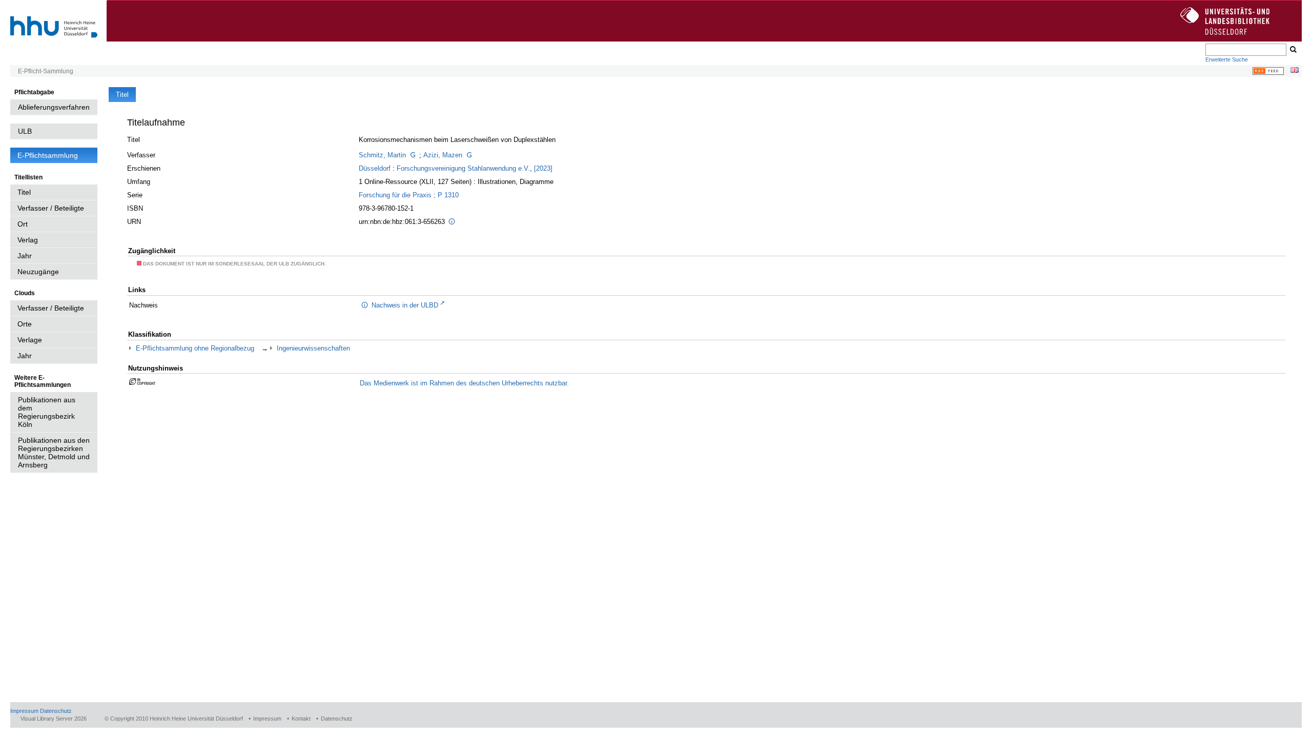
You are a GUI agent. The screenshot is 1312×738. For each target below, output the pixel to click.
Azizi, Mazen (442, 155)
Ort (22, 224)
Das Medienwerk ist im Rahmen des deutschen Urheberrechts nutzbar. (464, 383)
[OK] (1292, 50)
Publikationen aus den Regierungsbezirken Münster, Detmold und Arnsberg (54, 452)
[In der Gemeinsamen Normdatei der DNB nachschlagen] (412, 155)
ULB (25, 131)
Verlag (27, 240)
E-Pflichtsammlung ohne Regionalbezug (195, 348)
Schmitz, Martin (382, 155)
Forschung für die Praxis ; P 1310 (409, 195)
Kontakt (301, 718)
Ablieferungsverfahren (54, 107)
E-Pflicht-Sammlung (45, 71)
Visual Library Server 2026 (53, 718)
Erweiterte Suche (1226, 59)
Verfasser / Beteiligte (50, 208)
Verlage (29, 340)
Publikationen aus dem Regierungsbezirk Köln (46, 412)
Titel (24, 192)
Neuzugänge (38, 272)
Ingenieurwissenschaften (313, 348)
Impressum (24, 711)
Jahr (24, 256)
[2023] (543, 168)
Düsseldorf (375, 168)
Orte (24, 324)
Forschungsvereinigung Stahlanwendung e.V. (463, 168)
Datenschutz (56, 711)
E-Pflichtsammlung (47, 155)
